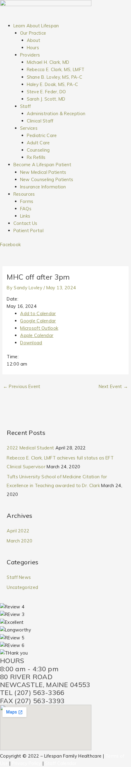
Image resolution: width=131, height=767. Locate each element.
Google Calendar (38, 321)
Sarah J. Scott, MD (46, 99)
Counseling (38, 150)
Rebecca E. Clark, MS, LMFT (56, 69)
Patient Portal (28, 230)
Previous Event (22, 386)
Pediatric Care (42, 135)
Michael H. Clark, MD (48, 62)
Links (25, 216)
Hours (33, 47)
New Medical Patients (43, 172)
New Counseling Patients (46, 179)
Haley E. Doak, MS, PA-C (52, 84)
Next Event (113, 386)
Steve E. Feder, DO (46, 92)
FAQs (25, 209)
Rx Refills (36, 157)
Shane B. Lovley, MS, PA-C (54, 77)
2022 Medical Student (30, 448)
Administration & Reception (56, 113)
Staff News (19, 577)
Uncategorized (22, 587)
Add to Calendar (38, 313)
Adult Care (38, 143)
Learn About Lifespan (36, 26)
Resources (24, 194)
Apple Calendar (36, 335)
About (33, 40)
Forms (26, 201)
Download (31, 343)
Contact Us (25, 223)
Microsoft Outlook (39, 328)
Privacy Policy (26, 763)
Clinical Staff (40, 121)
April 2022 (18, 531)
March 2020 (19, 541)
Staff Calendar (60, 763)
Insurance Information (43, 187)
